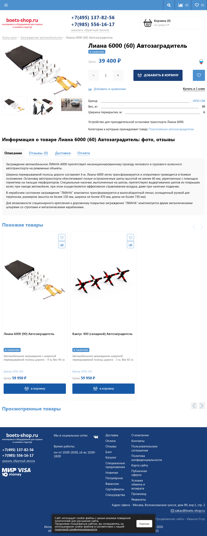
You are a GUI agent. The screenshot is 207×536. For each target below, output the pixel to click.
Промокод (138, 494)
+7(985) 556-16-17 (93, 24)
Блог (109, 452)
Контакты (138, 441)
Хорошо (144, 523)
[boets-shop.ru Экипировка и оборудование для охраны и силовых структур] (22, 23)
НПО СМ (199, 101)
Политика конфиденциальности (146, 458)
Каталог (111, 457)
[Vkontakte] (95, 436)
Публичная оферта (139, 473)
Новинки (112, 472)
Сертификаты (115, 489)
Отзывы (111, 446)
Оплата (111, 441)
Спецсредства (115, 495)
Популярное (114, 478)
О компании (140, 435)
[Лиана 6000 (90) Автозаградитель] (35, 280)
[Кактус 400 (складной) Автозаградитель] (103, 280)
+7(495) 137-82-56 (93, 17)
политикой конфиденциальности (76, 529)
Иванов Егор (196, 519)
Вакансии (112, 484)
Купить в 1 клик (194, 89)
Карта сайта (139, 465)
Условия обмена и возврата (138, 484)
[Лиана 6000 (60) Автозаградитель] (43, 70)
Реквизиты (138, 499)
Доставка (112, 435)
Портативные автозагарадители (171, 129)
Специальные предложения (115, 465)
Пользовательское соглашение (144, 448)
